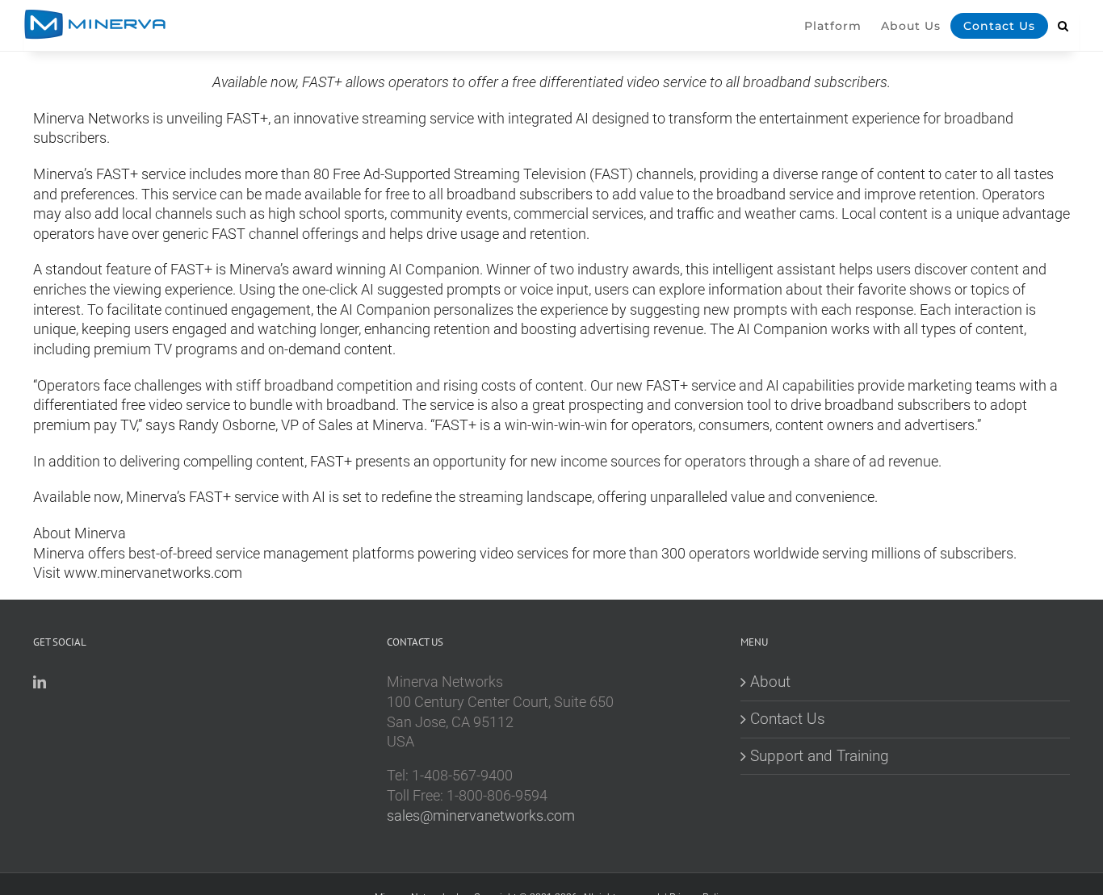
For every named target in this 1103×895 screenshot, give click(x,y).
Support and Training (819, 756)
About (770, 681)
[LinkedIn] (39, 681)
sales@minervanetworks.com (481, 816)
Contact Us (787, 718)
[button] (1063, 36)
